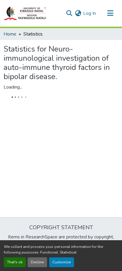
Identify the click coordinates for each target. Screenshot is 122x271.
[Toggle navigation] (110, 13)
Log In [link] (89, 13)
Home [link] (10, 34)
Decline (37, 262)
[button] (25, 13)
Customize (61, 262)
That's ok (15, 262)
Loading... (13, 87)
